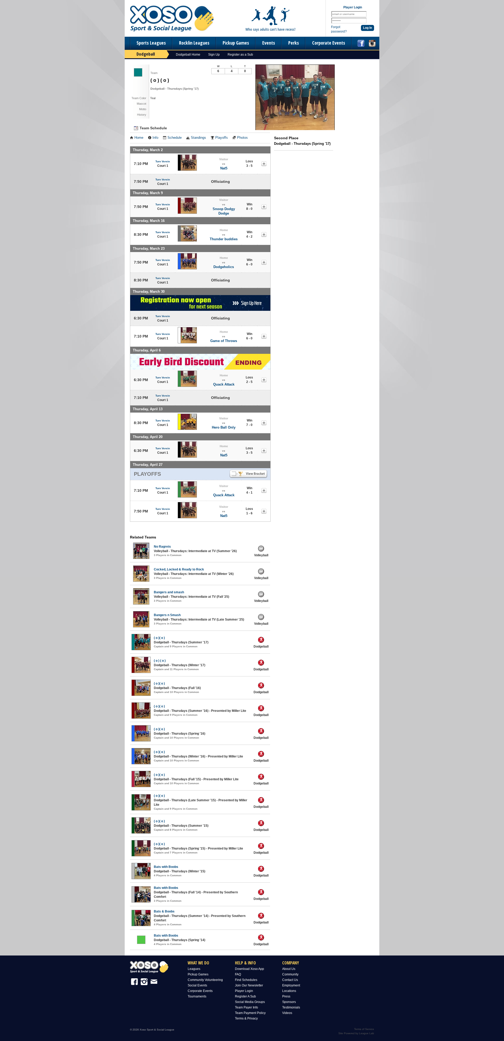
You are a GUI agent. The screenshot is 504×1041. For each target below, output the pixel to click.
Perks (293, 43)
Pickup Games (236, 43)
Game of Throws (223, 341)
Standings (198, 138)
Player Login (244, 991)
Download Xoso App (249, 969)
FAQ (238, 974)
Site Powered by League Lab (356, 1033)
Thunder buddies (224, 239)
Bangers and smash (169, 592)
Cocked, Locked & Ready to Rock (179, 569)
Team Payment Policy (250, 1013)
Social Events (197, 985)
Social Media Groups (250, 1002)
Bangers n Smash (167, 615)
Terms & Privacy (246, 1018)
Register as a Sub (240, 54)
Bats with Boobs (166, 867)
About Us (288, 969)
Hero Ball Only (223, 427)
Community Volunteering (205, 980)
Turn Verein (162, 161)
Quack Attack (223, 384)
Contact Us (290, 980)
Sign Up (214, 54)
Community (290, 974)
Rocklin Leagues (194, 43)
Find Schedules (246, 980)
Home (138, 138)
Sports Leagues (151, 43)
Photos (242, 138)
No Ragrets (162, 546)
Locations (289, 991)
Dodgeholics (223, 267)
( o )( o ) (159, 638)
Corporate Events (328, 43)
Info (155, 138)
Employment (291, 985)
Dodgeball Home (188, 54)
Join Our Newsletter (249, 985)
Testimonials (291, 1007)
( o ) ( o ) (160, 661)
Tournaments (197, 996)
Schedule (174, 138)
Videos (287, 1013)
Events (268, 43)
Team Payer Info (246, 1007)
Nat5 (223, 168)
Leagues (194, 969)
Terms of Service (364, 1029)
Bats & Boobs (164, 911)
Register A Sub (245, 996)
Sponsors (289, 1002)
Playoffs (221, 138)
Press (286, 996)
